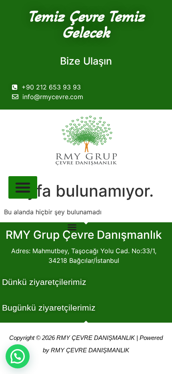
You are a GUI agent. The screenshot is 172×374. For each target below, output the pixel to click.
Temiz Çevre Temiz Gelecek (86, 24)
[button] (18, 356)
